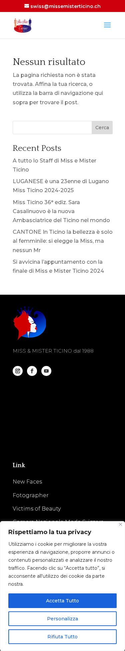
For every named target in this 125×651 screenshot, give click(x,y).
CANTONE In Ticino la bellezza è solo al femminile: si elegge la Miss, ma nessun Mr (63, 241)
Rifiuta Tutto (62, 637)
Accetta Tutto (62, 601)
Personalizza (62, 619)
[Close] (120, 524)
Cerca (102, 128)
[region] (62, 586)
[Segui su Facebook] (32, 371)
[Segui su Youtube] (46, 371)
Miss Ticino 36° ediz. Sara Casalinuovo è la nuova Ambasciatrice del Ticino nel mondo (61, 211)
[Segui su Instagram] (18, 371)
